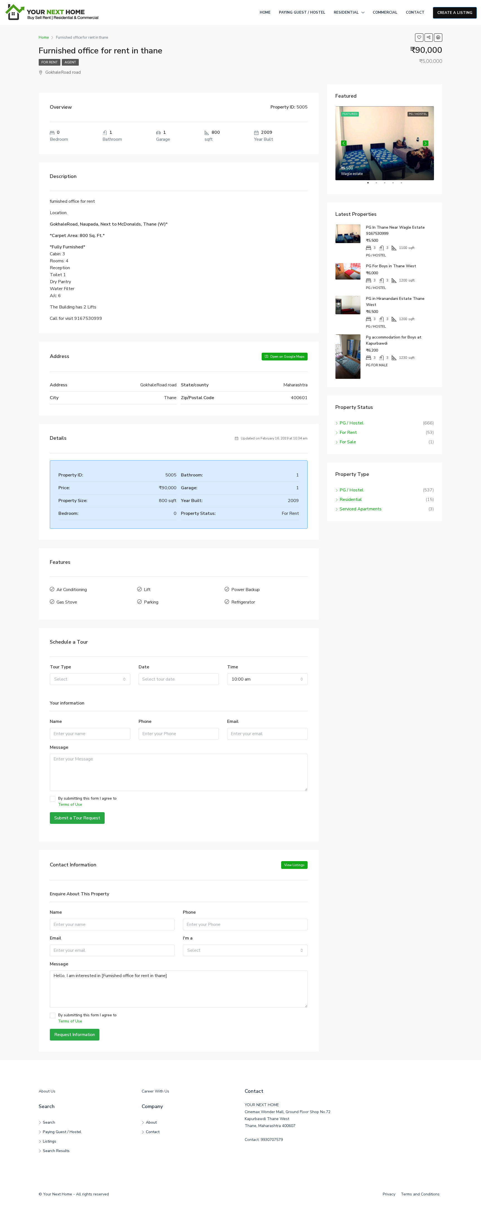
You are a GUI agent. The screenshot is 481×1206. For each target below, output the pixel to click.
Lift (147, 590)
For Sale (348, 442)
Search (49, 1122)
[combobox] (90, 679)
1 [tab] (371, 185)
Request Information (74, 1035)
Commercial (385, 12)
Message (59, 747)
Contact (415, 12)
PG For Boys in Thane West (391, 266)
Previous (344, 143)
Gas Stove (67, 602)
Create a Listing (454, 12)
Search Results (56, 1150)
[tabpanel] (384, 143)
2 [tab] (379, 185)
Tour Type (60, 667)
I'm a (188, 938)
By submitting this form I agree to (87, 801)
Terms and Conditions (420, 1194)
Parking (151, 602)
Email (233, 721)
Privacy (389, 1194)
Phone (145, 721)
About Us (47, 1091)
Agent (70, 62)
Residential (346, 12)
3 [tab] (387, 185)
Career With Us (155, 1091)
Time (232, 667)
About (151, 1122)
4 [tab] (396, 185)
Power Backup (245, 590)
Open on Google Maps (287, 356)
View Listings (294, 865)
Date (144, 667)
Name (56, 721)
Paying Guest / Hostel (302, 12)
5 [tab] (404, 185)
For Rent (49, 62)
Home (265, 12)
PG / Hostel (352, 423)
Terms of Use (70, 804)
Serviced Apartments (361, 509)
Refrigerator (243, 602)
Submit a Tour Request (77, 818)
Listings (49, 1141)
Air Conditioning (72, 590)
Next (425, 143)
